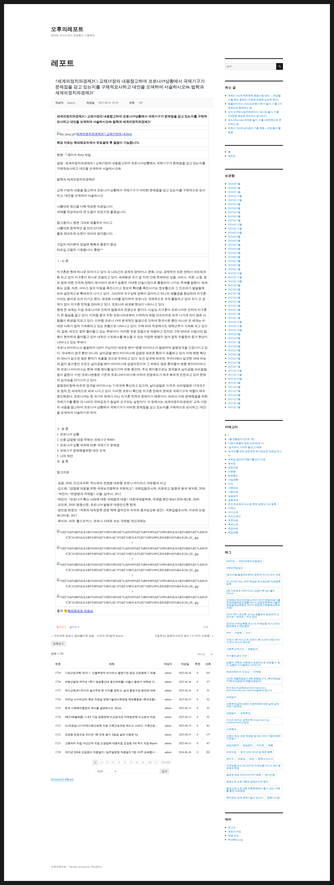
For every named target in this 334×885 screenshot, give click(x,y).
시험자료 (233, 492)
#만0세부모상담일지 (250, 561)
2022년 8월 (234, 338)
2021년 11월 (235, 374)
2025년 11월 (235, 200)
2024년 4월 (234, 257)
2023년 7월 (234, 293)
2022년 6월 (234, 346)
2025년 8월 (234, 204)
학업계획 (233, 532)
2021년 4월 (234, 403)
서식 (230, 483)
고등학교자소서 (235, 648)
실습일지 (233, 496)
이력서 (232, 508)
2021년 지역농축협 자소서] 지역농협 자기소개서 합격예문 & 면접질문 (253, 625)
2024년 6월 (234, 248)
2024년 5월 (234, 253)
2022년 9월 (234, 334)
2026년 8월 (234, 183)
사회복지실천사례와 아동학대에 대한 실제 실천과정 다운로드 (252, 705)
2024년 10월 (235, 232)
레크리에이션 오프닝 (238, 671)
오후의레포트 (67, 29)
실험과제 (233, 500)
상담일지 (231, 713)
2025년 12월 (235, 196)
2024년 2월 (234, 265)
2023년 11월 (235, 277)
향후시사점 (273, 797)
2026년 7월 (234, 188)
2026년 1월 (234, 192)
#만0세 (230, 561)
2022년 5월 (234, 350)
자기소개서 (234, 516)
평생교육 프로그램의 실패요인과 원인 (247, 781)
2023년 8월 (234, 289)
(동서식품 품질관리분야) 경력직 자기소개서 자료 (253, 574)
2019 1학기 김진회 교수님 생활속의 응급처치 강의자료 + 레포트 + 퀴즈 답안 (252, 615)
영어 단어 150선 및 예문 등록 (256, 751)
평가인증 (270, 774)
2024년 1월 (234, 269)
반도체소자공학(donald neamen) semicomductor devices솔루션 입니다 (249, 689)
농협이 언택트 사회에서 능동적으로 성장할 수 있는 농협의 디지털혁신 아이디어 (253, 663)
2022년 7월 (234, 342)
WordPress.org (235, 839)
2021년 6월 (234, 395)
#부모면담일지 (234, 567)
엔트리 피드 (234, 831)
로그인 (232, 827)
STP (248, 632)
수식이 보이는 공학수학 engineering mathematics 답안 (247, 721)
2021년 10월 (235, 378)
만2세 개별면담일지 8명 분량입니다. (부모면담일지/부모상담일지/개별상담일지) (253, 680)
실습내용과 (232, 745)
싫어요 (74, 626)
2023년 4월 (234, 305)
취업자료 (233, 528)
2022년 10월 (235, 330)
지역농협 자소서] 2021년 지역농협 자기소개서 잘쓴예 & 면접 (253, 767)
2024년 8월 (234, 240)
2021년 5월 (234, 399)
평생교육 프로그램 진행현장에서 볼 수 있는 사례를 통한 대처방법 (253, 789)
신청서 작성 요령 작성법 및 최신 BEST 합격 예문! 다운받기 (253, 737)
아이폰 (260, 745)
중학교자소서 (265, 758)
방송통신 (233, 475)
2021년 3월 (234, 407)
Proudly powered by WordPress (86, 866)
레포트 (232, 156)
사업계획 (233, 479)
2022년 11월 (235, 326)
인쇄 (205, 626)
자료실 (241, 758)
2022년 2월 (234, 362)
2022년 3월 (234, 358)
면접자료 (233, 467)
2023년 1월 (234, 317)
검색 (164, 771)
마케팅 (257, 671)
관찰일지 (253, 648)
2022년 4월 (234, 354)
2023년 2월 (234, 313)
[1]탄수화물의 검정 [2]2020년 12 (246, 443)
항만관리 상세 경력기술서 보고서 (244, 797)
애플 (270, 745)
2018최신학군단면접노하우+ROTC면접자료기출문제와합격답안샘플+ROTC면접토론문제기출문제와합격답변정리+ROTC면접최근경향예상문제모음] (253, 603)
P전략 (238, 632)
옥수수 (230, 758)
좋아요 (61, 626)
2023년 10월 (235, 281)
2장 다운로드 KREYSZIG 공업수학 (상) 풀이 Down (250, 592)
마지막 (166, 762)
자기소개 (233, 512)
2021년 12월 (235, 370)
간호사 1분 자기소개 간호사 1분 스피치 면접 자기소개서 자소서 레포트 (253, 641)
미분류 (232, 471)
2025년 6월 (234, 208)
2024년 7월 (234, 244)
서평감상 (233, 487)
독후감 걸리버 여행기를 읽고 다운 (247, 459)
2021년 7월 (234, 391)
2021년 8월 (234, 387)
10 (149, 762)
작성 (251, 758)
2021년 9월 (234, 382)
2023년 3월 (234, 309)
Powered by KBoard (62, 779)
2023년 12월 (235, 273)
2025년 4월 (234, 216)
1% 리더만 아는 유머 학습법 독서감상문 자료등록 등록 (253, 582)
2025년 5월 (234, 212)
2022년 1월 (234, 366)
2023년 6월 (234, 297)
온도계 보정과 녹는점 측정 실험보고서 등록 (252, 504)
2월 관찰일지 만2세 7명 (241, 439)
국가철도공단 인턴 (236, 655)
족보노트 (233, 524)
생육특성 (245, 713)
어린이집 (231, 751)
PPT (228, 632)
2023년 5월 (234, 301)
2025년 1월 (234, 220)
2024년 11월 (235, 228)
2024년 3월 (234, 261)
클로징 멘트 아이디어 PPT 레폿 (243, 774)
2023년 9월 (234, 285)
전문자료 (233, 520)
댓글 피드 (233, 835)
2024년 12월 (235, 224)
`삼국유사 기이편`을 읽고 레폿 (245, 447)
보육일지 (231, 697)
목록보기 (58, 643)
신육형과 (231, 729)
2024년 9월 (234, 236)
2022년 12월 (235, 322)
